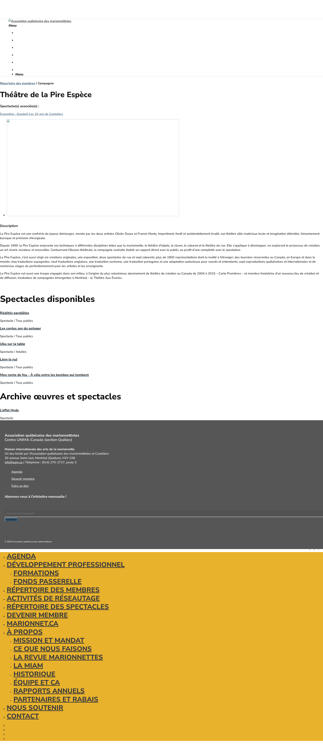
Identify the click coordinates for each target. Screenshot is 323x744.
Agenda (21, 556)
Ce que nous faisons (52, 648)
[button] (12, 25)
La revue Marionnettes (58, 657)
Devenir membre (37, 615)
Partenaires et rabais (55, 699)
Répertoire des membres (17, 83)
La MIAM (28, 665)
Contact (23, 716)
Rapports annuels (49, 691)
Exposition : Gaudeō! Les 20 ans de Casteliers (31, 114)
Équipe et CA (36, 682)
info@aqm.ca (14, 462)
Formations (36, 573)
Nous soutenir (35, 707)
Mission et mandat (48, 640)
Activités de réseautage (53, 598)
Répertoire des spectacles (58, 606)
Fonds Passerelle (47, 581)
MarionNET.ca (32, 623)
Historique (34, 674)
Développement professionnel (66, 564)
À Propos (25, 632)
